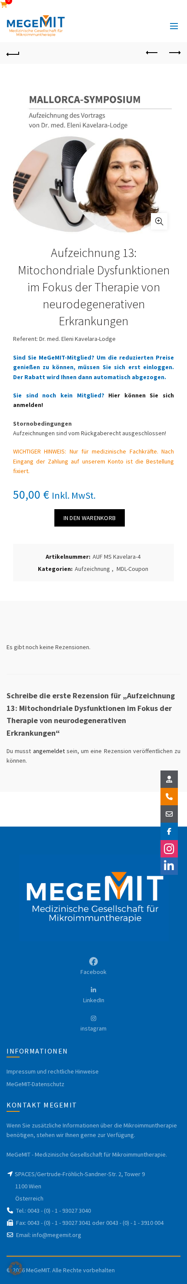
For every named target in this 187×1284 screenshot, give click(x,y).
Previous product (152, 53)
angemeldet (49, 751)
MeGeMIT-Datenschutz (35, 1084)
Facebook (93, 972)
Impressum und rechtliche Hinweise (53, 1071)
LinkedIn (93, 1000)
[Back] (13, 53)
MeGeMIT (38, 1270)
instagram (93, 1028)
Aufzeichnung (92, 569)
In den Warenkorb (89, 518)
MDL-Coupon (132, 569)
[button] (15, 1268)
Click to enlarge (159, 221)
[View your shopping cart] (4, 5)
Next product (174, 53)
